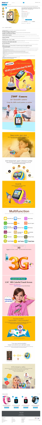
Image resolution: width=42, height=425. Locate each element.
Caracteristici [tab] (6, 27)
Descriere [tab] (3, 27)
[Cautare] (23, 2)
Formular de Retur (13, 421)
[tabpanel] (13, 16)
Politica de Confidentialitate (4, 420)
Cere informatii (28, 23)
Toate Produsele (4, 4)
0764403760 (21, 414)
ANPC (12, 422)
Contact (2, 422)
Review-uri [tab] (9, 27)
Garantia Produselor (14, 420)
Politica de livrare (3, 421)
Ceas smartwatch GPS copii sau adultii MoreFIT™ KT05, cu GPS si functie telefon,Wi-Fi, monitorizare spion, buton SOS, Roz (25, 405)
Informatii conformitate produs (5, 389)
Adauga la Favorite (24, 23)
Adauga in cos (28, 19)
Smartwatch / (5, 6)
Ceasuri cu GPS (9, 4)
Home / (3, 6)
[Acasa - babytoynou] (5, 2)
